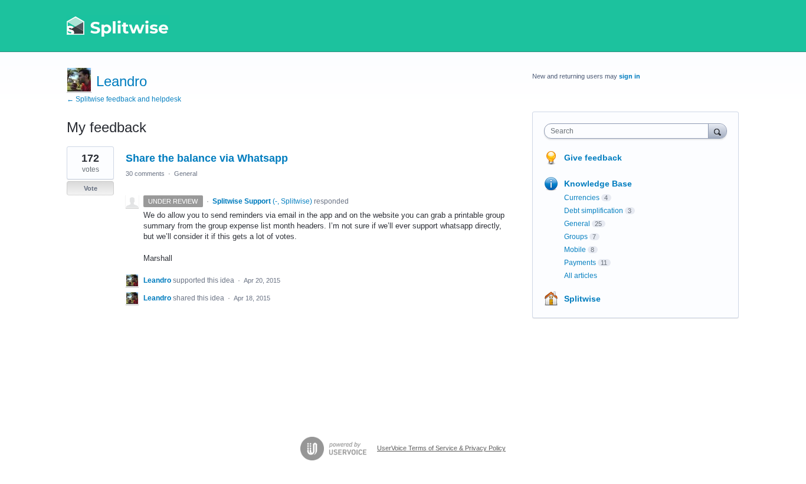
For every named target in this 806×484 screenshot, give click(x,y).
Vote (90, 188)
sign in (629, 76)
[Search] (717, 130)
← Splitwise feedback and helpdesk (124, 99)
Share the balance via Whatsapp (207, 158)
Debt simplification (593, 211)
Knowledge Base (598, 183)
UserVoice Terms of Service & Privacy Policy (441, 448)
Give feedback (593, 157)
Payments (580, 263)
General (185, 173)
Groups (576, 237)
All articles (580, 276)
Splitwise (582, 298)
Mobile (575, 250)
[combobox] (629, 131)
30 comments (145, 173)
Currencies (581, 198)
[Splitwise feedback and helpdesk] (118, 26)
